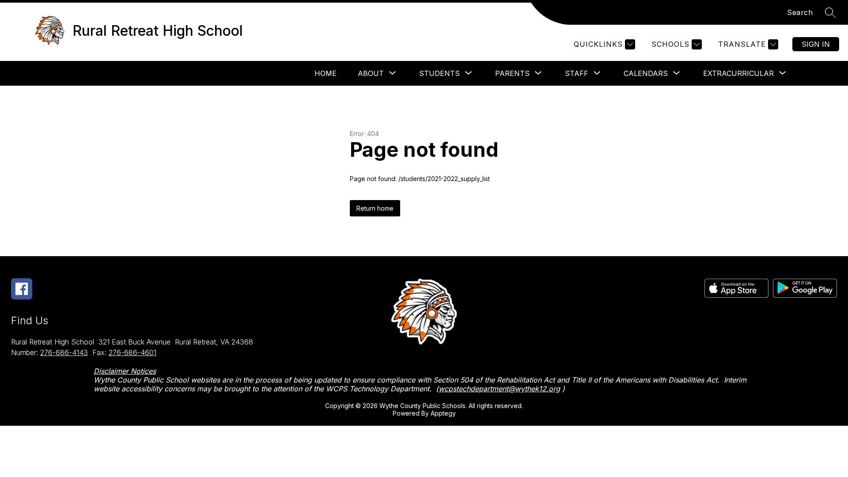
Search (800, 12)
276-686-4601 (132, 352)
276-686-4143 (64, 352)
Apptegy (443, 413)
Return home (375, 208)
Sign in (816, 44)
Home (325, 73)
